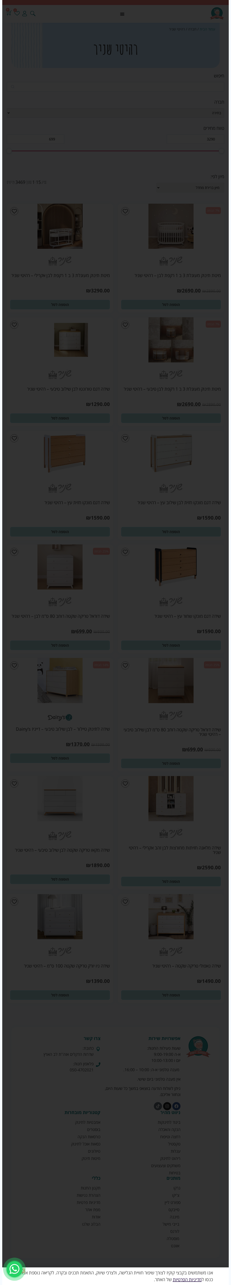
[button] (22, 1271)
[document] (115, 642)
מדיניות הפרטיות (187, 1279)
